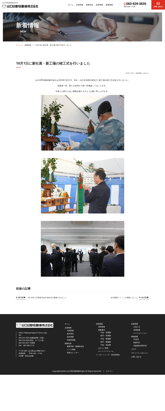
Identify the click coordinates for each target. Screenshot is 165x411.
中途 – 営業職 (105, 332)
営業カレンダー (73, 352)
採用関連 (136, 330)
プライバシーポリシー (139, 353)
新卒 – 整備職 (105, 342)
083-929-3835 (136, 3)
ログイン (109, 371)
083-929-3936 (24, 340)
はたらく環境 (103, 348)
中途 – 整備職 (105, 339)
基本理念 (70, 333)
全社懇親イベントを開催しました (124, 297)
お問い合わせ (158, 6)
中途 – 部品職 (105, 345)
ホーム (70, 5)
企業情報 (79, 5)
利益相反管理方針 (140, 345)
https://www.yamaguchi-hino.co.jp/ (33, 333)
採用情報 (99, 5)
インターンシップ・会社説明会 (108, 354)
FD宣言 (136, 339)
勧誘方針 (136, 342)
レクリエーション (140, 333)
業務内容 (89, 5)
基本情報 (70, 337)
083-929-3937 (24, 343)
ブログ (133, 349)
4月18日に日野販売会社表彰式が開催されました (47, 297)
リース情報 (71, 349)
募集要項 (101, 330)
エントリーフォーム (105, 351)
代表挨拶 (70, 330)
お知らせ (146, 73)
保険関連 (134, 336)
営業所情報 (71, 340)
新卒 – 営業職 (105, 335)
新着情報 (109, 5)
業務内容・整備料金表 (75, 346)
